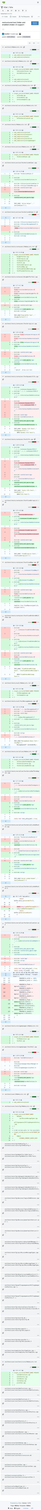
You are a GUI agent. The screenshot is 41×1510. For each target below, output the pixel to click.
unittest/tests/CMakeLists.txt (16, 124)
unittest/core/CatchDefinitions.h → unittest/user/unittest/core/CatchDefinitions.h (22, 1400)
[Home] (3, 2)
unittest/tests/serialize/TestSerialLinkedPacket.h (22, 887)
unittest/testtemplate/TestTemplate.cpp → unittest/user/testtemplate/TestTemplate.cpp (21, 1351)
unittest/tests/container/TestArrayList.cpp (21, 323)
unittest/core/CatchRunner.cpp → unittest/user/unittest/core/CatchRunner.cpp (21, 1432)
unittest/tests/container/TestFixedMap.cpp (20, 562)
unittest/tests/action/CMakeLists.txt (18, 146)
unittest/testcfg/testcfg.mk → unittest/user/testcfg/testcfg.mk (17, 1318)
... (3, 29)
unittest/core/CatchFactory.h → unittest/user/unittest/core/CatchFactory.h (21, 1421)
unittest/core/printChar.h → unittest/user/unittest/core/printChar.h (20, 1476)
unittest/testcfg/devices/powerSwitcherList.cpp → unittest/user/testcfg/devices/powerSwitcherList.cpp (22, 1220)
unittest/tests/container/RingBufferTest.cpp (21, 277)
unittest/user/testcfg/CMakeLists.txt (18, 1106)
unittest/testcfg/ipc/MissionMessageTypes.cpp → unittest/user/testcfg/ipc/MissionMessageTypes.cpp (22, 1253)
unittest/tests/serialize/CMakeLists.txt (20, 751)
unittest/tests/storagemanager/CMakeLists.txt (21, 1026)
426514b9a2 (11, 37)
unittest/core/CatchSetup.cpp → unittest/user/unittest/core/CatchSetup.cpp (21, 1443)
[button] (8, 10)
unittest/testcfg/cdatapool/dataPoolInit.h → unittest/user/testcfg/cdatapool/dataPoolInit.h (22, 1188)
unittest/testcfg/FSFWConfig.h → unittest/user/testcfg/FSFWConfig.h (18, 1144)
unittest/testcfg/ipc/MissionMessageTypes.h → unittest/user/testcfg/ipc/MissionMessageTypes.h (22, 1264)
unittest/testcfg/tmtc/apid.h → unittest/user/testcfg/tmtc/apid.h (17, 1329)
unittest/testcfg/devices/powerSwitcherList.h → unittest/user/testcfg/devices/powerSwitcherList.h (22, 1231)
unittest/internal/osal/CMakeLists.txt (19, 85)
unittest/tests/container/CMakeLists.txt (20, 246)
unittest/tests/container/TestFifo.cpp (19, 439)
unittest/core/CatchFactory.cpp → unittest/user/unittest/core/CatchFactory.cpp (21, 1411)
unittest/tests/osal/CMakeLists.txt (18, 683)
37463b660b (26, 37)
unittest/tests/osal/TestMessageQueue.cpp (20, 701)
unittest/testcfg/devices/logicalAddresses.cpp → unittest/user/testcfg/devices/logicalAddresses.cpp (22, 1199)
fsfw (11, 7)
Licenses (25, 1508)
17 (11, 10)
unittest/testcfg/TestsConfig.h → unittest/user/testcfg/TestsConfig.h (18, 1166)
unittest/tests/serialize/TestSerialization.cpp (22, 923)
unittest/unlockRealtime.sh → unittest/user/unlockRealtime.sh (16, 1487)
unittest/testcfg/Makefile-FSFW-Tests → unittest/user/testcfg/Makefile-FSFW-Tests (20, 1155)
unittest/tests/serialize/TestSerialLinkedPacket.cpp (22, 825)
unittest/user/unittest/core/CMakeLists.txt (21, 1362)
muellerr (7, 34)
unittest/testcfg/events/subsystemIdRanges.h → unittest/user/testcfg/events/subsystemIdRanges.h (22, 1242)
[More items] (38, 17)
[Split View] (34, 43)
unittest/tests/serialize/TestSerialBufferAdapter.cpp (22, 772)
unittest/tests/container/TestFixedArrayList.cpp (22, 501)
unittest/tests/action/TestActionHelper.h (20, 212)
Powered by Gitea (15, 1503)
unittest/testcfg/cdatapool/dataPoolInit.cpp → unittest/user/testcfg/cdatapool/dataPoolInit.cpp (22, 1177)
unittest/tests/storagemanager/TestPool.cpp (21, 1047)
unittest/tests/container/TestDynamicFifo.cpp (21, 376)
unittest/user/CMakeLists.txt (15, 1094)
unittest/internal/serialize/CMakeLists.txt (21, 105)
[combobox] (30, 43)
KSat (6, 7)
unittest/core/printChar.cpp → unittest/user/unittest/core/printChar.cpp (20, 1465)
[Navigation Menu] (38, 2)
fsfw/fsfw (9, 13)
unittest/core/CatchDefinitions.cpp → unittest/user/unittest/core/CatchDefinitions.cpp (22, 1389)
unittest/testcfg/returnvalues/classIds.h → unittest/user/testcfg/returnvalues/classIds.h (22, 1307)
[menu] (38, 43)
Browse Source (35, 23)
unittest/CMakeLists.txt (13, 47)
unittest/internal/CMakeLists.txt (17, 61)
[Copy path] (24, 47)
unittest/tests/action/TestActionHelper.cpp (21, 162)
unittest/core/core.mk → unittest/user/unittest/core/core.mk (18, 1454)
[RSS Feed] (3, 10)
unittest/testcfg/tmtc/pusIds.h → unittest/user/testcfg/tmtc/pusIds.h (18, 1340)
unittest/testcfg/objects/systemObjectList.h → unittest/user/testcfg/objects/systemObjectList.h (22, 1275)
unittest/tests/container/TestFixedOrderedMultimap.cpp (22, 616)
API (32, 1508)
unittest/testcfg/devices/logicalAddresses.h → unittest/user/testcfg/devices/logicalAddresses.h (22, 1210)
